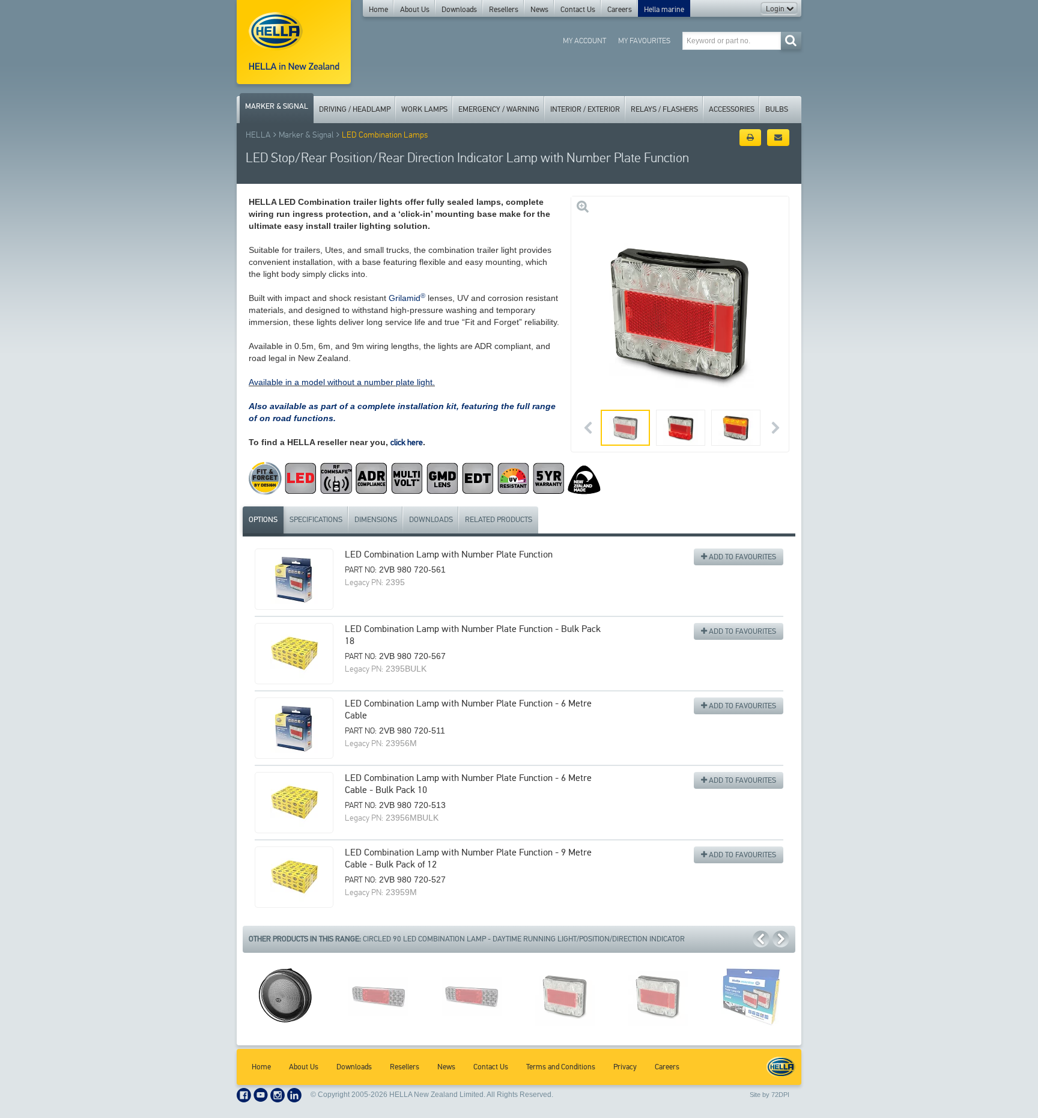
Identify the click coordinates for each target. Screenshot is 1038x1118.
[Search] (790, 40)
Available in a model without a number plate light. (342, 382)
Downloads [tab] (431, 519)
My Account (584, 40)
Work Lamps (424, 109)
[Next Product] (780, 939)
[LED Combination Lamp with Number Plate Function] (294, 579)
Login (776, 9)
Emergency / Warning (498, 109)
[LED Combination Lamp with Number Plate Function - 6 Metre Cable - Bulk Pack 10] (294, 803)
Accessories (731, 109)
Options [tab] (263, 519)
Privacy (625, 1067)
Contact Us (577, 9)
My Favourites (644, 40)
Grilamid (407, 298)
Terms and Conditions (560, 1067)
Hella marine (664, 9)
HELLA (258, 135)
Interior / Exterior (585, 109)
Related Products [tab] (498, 519)
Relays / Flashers (664, 109)
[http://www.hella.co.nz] (294, 42)
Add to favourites (741, 557)
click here (406, 442)
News (539, 9)
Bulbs (776, 109)
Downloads (459, 9)
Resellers (503, 9)
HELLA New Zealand (780, 1067)
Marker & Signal (276, 106)
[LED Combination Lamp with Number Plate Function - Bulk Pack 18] (294, 654)
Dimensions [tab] (375, 519)
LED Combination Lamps (385, 135)
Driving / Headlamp (354, 109)
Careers (619, 9)
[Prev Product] (761, 939)
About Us (414, 9)
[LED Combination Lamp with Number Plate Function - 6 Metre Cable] (294, 728)
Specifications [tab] (316, 519)
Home (378, 9)
